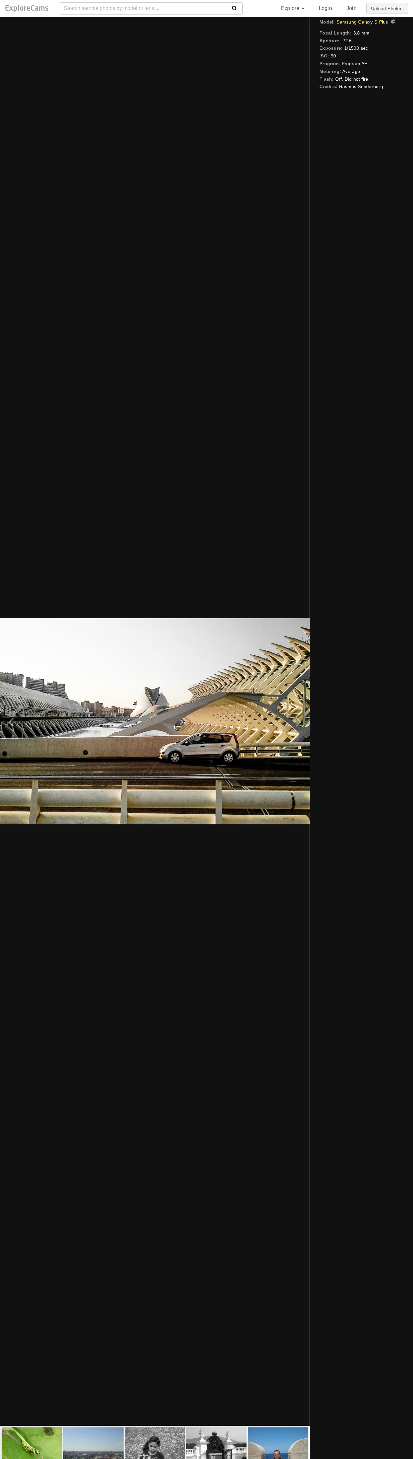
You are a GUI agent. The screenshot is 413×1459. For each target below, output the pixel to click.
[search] (234, 8)
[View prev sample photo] (12, 721)
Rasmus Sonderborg (361, 86)
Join (352, 8)
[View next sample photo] (298, 721)
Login (325, 8)
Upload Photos (386, 8)
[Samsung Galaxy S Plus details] (392, 22)
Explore (291, 8)
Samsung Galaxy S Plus (362, 22)
